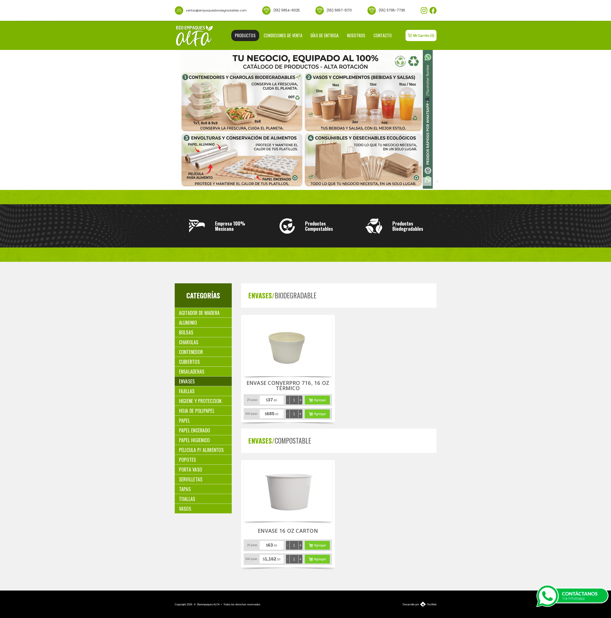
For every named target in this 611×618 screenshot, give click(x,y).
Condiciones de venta (283, 35)
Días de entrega (325, 35)
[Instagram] (424, 10)
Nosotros (356, 35)
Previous (427, 181)
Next (437, 181)
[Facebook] (433, 10)
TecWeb (432, 604)
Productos (245, 35)
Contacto (383, 35)
